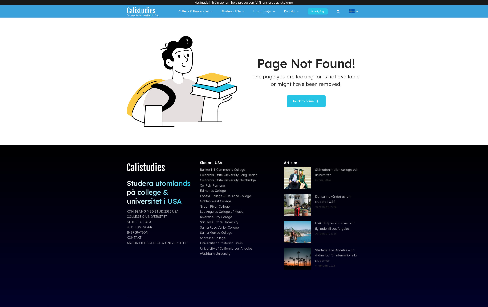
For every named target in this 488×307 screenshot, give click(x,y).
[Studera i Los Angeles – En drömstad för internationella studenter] (297, 259)
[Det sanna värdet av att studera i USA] (297, 205)
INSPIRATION (137, 232)
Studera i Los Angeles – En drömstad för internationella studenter (336, 255)
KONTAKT (134, 237)
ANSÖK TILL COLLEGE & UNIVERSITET (157, 243)
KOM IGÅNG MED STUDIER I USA (152, 211)
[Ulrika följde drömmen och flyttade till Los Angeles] (297, 232)
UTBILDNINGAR (139, 227)
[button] (338, 11)
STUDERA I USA (139, 222)
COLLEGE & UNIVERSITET (147, 216)
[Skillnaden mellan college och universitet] (297, 178)
